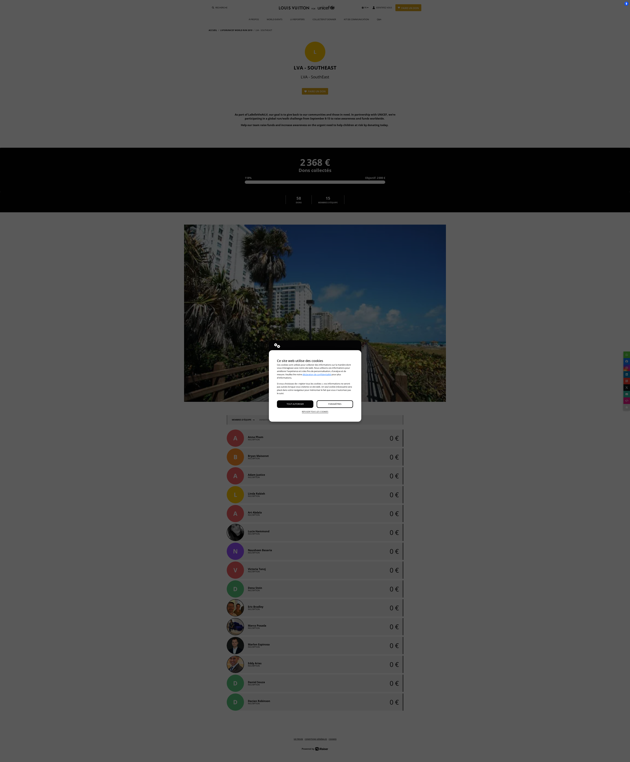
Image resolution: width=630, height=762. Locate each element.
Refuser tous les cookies (315, 412)
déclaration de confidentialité (317, 374)
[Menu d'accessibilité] (626, 4)
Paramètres (334, 403)
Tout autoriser (295, 403)
